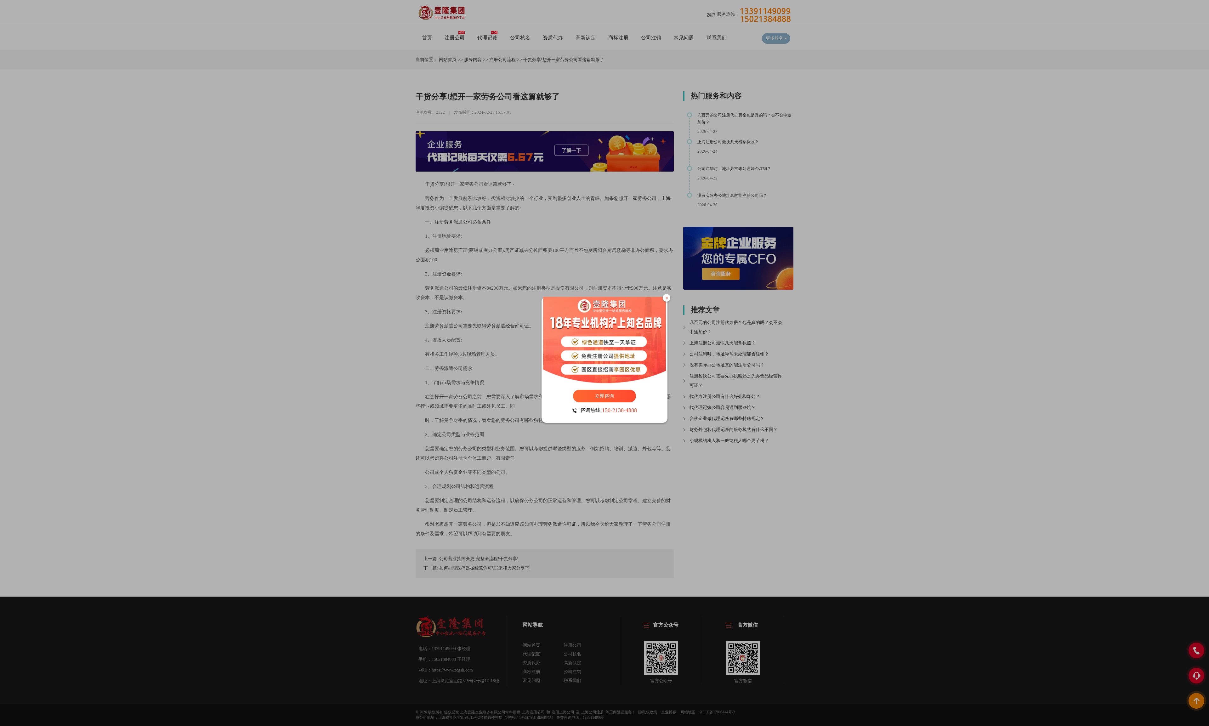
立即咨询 (604, 396)
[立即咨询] (604, 340)
